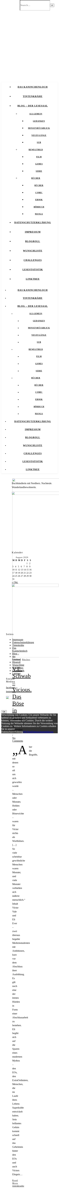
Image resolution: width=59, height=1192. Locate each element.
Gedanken (39, 121)
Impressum (33, 232)
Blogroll (32, 241)
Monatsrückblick (39, 128)
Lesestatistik (32, 269)
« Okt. (15, 582)
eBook (39, 200)
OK (4, 712)
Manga (39, 214)
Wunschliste (32, 250)
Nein (29, 731)
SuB (39, 142)
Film (39, 157)
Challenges (33, 260)
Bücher (35, 178)
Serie (39, 171)
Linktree (33, 279)
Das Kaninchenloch (33, 87)
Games (39, 164)
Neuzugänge (38, 135)
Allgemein (35, 114)
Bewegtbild (36, 150)
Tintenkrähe (32, 96)
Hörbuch (39, 207)
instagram (11, 691)
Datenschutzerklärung (32, 222)
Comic (39, 193)
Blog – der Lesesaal (32, 105)
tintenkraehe (18, 1186)
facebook (10, 687)
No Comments (17, 739)
